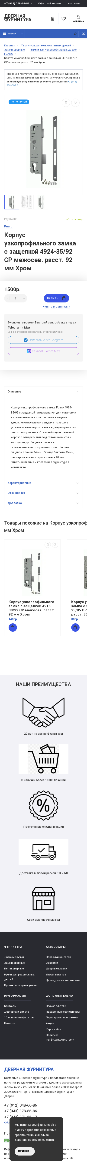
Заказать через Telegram (46, 340)
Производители (56, 1006)
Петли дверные (14, 968)
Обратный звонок (49, 3)
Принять (25, 1151)
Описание (14, 391)
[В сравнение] (66, 103)
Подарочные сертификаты (63, 1011)
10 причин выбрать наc (19, 1017)
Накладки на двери (58, 957)
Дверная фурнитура (17, 18)
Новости (9, 1023)
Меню (12, 33)
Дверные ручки (14, 957)
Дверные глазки (56, 968)
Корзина (78, 21)
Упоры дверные (56, 974)
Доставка (15, 503)
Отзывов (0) (16, 493)
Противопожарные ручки (20, 985)
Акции (50, 1023)
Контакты (74, 3)
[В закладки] (75, 103)
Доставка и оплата (16, 1011)
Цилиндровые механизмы (63, 980)
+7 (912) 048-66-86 (16, 3)
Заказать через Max (46, 351)
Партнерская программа (62, 1017)
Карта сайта (53, 1029)
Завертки (52, 962)
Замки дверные (14, 962)
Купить (52, 298)
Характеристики (19, 483)
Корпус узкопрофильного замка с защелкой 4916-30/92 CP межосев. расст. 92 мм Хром (32, 608)
